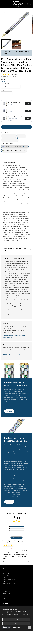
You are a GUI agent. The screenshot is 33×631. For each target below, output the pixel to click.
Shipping (3, 81)
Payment (5, 581)
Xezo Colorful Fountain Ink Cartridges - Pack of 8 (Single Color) (16, 116)
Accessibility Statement (9, 573)
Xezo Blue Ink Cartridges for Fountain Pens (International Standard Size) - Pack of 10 (16, 110)
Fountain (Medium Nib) (9, 140)
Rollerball (21, 136)
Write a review (16, 537)
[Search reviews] (3, 541)
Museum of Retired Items (9, 579)
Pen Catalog (6, 577)
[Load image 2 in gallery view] (16, 44)
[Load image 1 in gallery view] (6, 44)
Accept (16, 619)
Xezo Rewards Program (9, 583)
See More (9, 411)
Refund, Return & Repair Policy (9, 598)
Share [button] (4, 156)
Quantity (3, 90)
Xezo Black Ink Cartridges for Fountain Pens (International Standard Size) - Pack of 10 (16, 103)
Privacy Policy (6, 591)
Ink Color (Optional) (6, 83)
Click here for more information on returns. (13, 356)
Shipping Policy (7, 593)
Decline (16, 623)
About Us (5, 572)
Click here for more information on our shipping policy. (14, 336)
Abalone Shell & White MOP (16, 146)
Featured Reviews (7, 575)
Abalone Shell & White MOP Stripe (15, 150)
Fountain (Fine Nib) (8, 136)
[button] (2, 4)
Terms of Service (7, 595)
